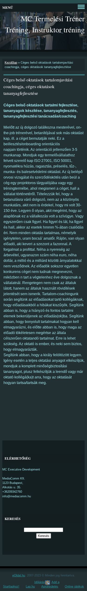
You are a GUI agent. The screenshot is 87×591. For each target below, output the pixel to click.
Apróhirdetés (49, 586)
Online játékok (74, 586)
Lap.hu (30, 586)
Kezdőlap (11, 62)
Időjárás (39, 582)
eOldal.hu (18, 575)
